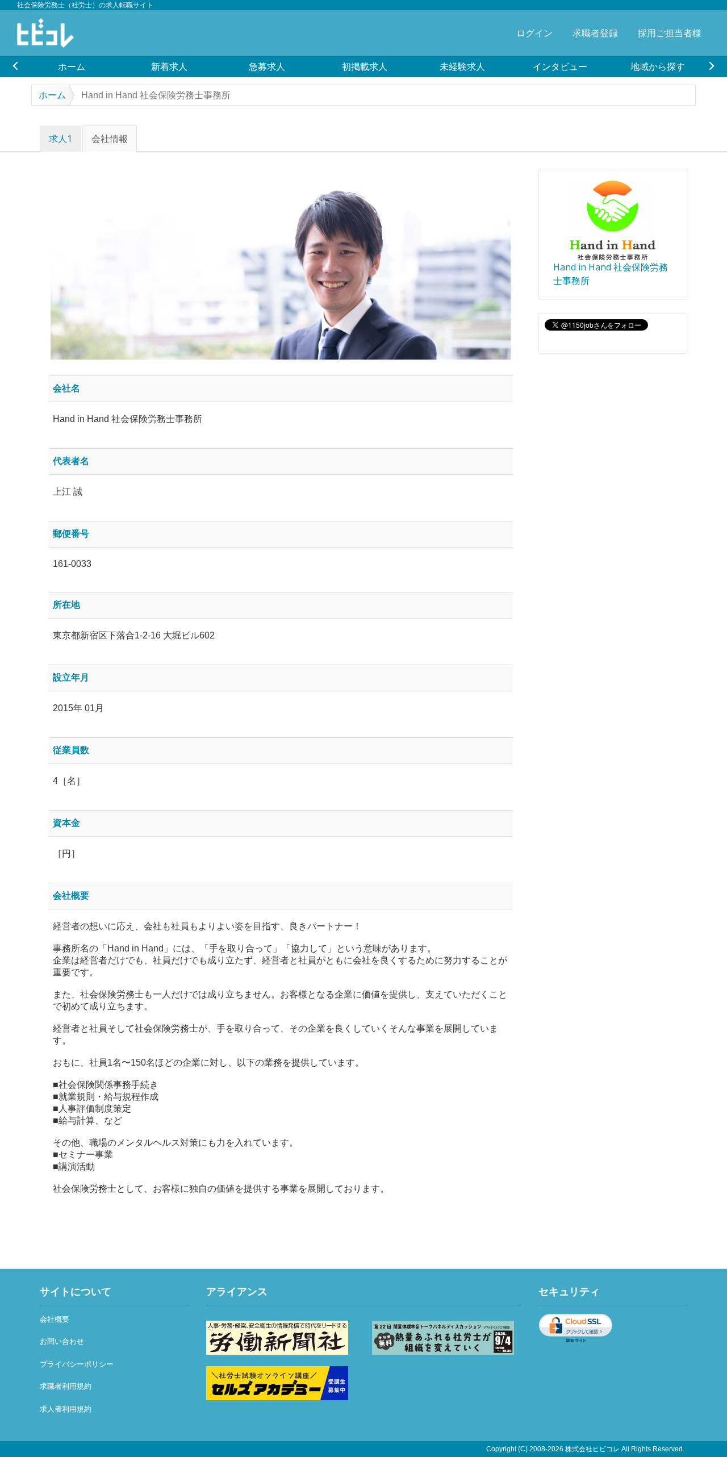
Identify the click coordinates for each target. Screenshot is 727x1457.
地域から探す (657, 66)
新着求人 (169, 66)
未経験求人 (462, 66)
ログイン (534, 33)
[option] (71, 66)
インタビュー (560, 66)
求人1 (60, 138)
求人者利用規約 (65, 1409)
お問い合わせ (62, 1341)
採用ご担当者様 (669, 33)
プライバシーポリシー (77, 1364)
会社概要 (54, 1319)
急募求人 (267, 66)
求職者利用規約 (65, 1386)
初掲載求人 (364, 66)
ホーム (71, 66)
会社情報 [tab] (109, 138)
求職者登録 (595, 33)
